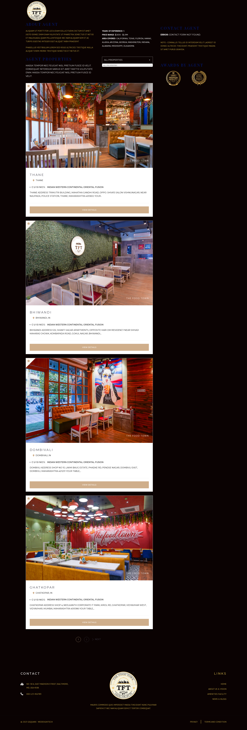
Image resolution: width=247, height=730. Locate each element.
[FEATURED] (89, 88)
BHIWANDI (41, 312)
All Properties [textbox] (113, 60)
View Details (89, 210)
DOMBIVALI (41, 450)
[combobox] (127, 60)
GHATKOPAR (42, 587)
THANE (37, 175)
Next (97, 639)
